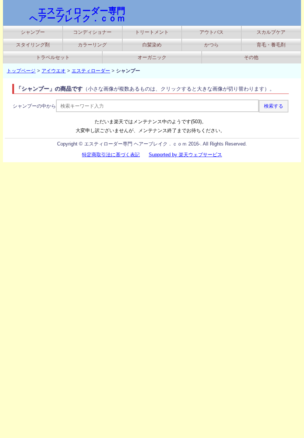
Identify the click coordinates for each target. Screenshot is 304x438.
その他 (251, 57)
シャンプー (33, 32)
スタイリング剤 (33, 45)
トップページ (21, 70)
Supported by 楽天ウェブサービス (185, 154)
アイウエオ (54, 70)
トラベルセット (53, 57)
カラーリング (92, 45)
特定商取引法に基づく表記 (111, 154)
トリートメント (152, 32)
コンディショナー (92, 32)
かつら (211, 45)
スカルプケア (271, 32)
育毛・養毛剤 (271, 45)
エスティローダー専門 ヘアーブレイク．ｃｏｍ (77, 14)
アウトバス (211, 32)
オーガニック (152, 57)
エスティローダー (91, 70)
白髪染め (152, 45)
